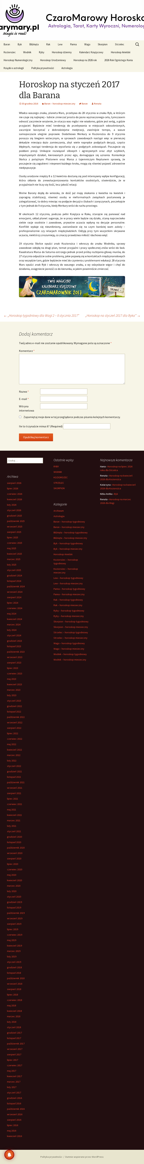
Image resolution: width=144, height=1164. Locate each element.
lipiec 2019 (12, 929)
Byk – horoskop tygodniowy (68, 543)
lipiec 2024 (12, 602)
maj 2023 (11, 678)
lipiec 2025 (12, 537)
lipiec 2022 (12, 733)
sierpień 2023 (14, 662)
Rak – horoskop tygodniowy (68, 599)
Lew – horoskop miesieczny (68, 583)
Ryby (41, 52)
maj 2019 (11, 940)
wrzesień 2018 (14, 983)
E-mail (24, 399)
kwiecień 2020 (14, 880)
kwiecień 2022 (14, 749)
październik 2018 (16, 978)
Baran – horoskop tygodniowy (69, 521)
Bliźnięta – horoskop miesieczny (70, 538)
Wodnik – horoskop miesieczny (70, 659)
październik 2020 (16, 847)
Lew (60, 44)
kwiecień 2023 (14, 684)
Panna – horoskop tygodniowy (69, 588)
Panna (73, 44)
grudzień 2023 (14, 640)
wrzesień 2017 (14, 1049)
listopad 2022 (14, 711)
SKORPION (59, 488)
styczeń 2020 (14, 896)
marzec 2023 (13, 689)
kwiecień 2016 (14, 1136)
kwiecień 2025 (14, 553)
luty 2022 (11, 760)
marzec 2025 (13, 559)
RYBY (56, 466)
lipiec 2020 (12, 864)
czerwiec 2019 (14, 934)
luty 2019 (11, 956)
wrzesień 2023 (14, 657)
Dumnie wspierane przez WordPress (84, 1156)
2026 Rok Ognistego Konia (118, 60)
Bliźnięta (34, 44)
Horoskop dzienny (62, 52)
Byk (20, 44)
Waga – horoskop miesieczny (69, 648)
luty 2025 (11, 564)
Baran (7, 44)
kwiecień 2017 (14, 1076)
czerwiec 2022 (14, 738)
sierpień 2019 (14, 923)
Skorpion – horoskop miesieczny (71, 627)
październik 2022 (16, 717)
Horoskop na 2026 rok (85, 60)
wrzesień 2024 (14, 591)
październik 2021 (16, 782)
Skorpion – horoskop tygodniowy (71, 621)
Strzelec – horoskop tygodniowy (71, 632)
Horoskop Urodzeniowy (53, 60)
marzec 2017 (13, 1081)
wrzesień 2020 (14, 853)
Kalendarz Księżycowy (91, 52)
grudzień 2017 (14, 1032)
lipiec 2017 (12, 1059)
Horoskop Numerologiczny (18, 60)
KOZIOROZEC (61, 477)
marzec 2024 (13, 624)
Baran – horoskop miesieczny (59, 103)
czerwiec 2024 (14, 608)
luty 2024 (11, 630)
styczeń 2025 (14, 570)
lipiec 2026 (12, 488)
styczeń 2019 (14, 962)
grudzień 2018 (14, 967)
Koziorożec (10, 52)
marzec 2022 (13, 755)
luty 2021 (11, 825)
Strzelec (119, 44)
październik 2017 (16, 1043)
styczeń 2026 (14, 510)
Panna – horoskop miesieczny (69, 594)
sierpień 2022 (14, 727)
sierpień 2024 (14, 597)
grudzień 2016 (14, 1098)
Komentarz (27, 351)
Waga (87, 44)
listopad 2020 (14, 842)
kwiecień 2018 (14, 1010)
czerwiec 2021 (14, 804)
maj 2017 (11, 1070)
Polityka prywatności (42, 68)
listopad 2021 (14, 776)
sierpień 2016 (14, 1119)
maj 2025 (11, 548)
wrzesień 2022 (14, 722)
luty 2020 (11, 891)
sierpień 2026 (14, 483)
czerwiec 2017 (14, 1065)
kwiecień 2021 (14, 815)
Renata (97, 103)
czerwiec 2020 (14, 869)
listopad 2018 (14, 972)
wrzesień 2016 (14, 1114)
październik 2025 (16, 521)
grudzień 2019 (14, 902)
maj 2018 (11, 1005)
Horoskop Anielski (120, 52)
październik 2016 (16, 1108)
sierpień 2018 (14, 989)
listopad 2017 (14, 1038)
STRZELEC (59, 482)
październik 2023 (16, 651)
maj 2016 (11, 1130)
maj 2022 (11, 744)
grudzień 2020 (14, 836)
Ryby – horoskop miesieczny (69, 616)
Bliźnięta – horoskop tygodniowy (71, 532)
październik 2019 (16, 913)
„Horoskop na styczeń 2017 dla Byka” (112, 315)
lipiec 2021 (12, 798)
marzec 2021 (13, 820)
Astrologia (67, 68)
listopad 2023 (14, 646)
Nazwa (24, 391)
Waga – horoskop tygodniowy (69, 643)
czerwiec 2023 (14, 673)
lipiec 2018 (12, 994)
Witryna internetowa (26, 408)
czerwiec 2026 (14, 493)
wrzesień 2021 (14, 787)
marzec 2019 (13, 951)
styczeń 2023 (14, 700)
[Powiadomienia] (9, 1155)
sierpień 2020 (14, 858)
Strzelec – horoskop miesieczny (70, 637)
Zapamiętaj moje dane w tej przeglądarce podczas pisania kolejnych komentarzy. (72, 417)
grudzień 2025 (14, 515)
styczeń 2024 (14, 635)
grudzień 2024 (14, 575)
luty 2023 (11, 695)
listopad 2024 (14, 581)
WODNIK (58, 472)
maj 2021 (11, 809)
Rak (48, 44)
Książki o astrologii (14, 68)
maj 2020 (11, 874)
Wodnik (27, 52)
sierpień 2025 (14, 532)
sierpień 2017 (14, 1054)
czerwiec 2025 (14, 542)
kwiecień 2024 (14, 619)
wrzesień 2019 (14, 918)
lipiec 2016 (12, 1125)
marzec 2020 (13, 885)
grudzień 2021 (14, 771)
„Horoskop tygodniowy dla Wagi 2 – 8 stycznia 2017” (41, 315)
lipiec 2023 (12, 668)
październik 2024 (16, 586)
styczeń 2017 (14, 1092)
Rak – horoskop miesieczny (68, 605)
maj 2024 (11, 613)
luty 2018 (11, 1021)
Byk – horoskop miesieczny (68, 548)
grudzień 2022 (14, 706)
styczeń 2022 (14, 766)
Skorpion (102, 44)
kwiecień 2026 (14, 499)
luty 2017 (11, 1087)
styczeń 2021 (14, 831)
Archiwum (59, 510)
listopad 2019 (14, 907)
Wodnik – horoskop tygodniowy (70, 654)
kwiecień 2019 (14, 945)
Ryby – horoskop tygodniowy (69, 610)
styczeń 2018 (14, 1027)
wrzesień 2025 (14, 526)
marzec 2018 (13, 1016)
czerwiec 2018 (14, 1000)
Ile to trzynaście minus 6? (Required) (41, 426)
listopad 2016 (14, 1103)
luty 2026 (11, 504)
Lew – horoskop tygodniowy (68, 578)
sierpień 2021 (14, 793)
